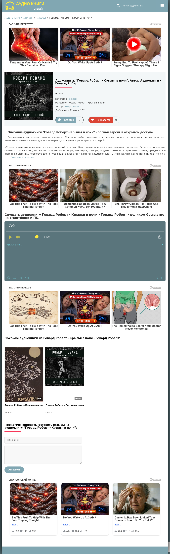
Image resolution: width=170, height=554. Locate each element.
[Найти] (118, 5)
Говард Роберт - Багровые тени (64, 405)
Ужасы (73, 99)
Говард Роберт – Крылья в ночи (24, 405)
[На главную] (25, 6)
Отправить (14, 470)
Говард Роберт (72, 107)
